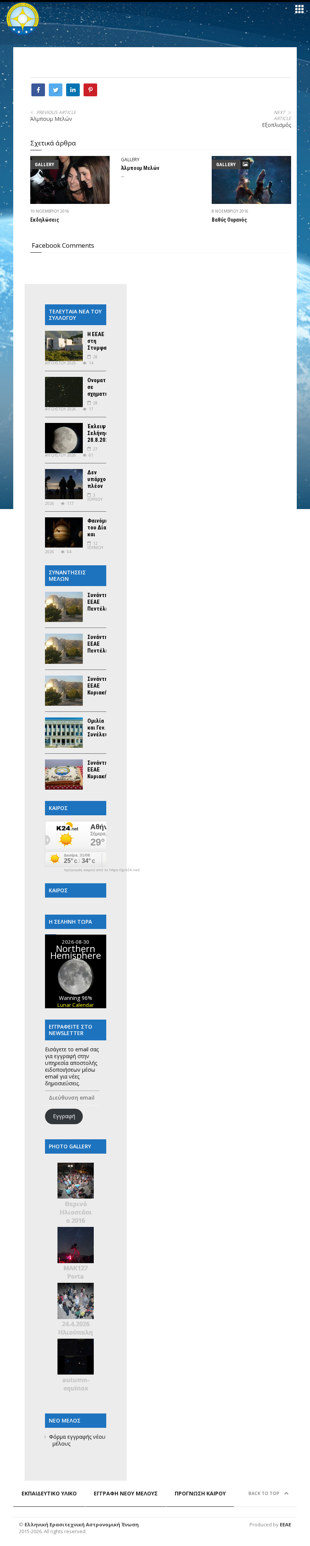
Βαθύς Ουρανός (229, 220)
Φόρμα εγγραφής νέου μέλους (77, 1440)
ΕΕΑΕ (285, 1524)
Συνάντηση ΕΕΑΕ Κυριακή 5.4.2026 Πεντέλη (100, 693)
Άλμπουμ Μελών (51, 118)
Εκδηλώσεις (44, 220)
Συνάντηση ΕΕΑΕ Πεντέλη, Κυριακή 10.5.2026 (100, 651)
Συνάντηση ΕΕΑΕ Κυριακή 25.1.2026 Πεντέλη (100, 776)
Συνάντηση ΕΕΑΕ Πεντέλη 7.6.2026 (100, 605)
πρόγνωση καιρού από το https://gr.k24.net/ (102, 870)
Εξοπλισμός (276, 124)
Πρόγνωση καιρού (200, 1493)
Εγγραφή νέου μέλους (126, 1493)
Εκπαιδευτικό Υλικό (49, 1493)
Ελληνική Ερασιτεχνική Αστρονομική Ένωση (82, 1524)
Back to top (264, 1493)
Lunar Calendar (75, 1004)
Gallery (44, 164)
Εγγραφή (64, 1116)
